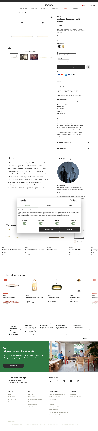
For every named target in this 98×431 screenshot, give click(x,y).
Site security (44, 424)
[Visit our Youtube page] (71, 381)
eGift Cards (31, 407)
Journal (30, 394)
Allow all (69, 229)
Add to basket (71, 67)
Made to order (53, 409)
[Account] (88, 5)
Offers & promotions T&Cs (70, 424)
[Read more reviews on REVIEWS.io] (13, 334)
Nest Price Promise (54, 396)
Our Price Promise (90, 1)
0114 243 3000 (19, 380)
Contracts (74, 9)
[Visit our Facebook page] (57, 381)
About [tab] (70, 205)
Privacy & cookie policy (31, 424)
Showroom (31, 396)
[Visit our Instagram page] (50, 381)
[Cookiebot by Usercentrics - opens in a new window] (70, 201)
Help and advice (53, 402)
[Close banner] (79, 200)
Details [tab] (49, 205)
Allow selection (49, 229)
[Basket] (94, 5)
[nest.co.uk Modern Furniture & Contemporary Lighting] (49, 5)
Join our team (12, 399)
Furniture (23, 9)
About (9, 394)
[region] (55, 329)
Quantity (59, 58)
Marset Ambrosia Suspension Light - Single (27, 188)
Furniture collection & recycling (58, 412)
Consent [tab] (27, 205)
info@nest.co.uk (22, 382)
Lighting (34, 9)
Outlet (64, 9)
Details (59, 81)
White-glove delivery (55, 407)
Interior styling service (35, 399)
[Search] (4, 5)
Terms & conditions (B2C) (15, 424)
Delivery (51, 404)
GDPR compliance (54, 424)
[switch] (41, 223)
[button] (21, 329)
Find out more (13, 365)
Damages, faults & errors (56, 415)
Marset (59, 16)
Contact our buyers (75, 396)
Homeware (44, 9)
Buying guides (32, 404)
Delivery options (61, 148)
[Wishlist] (91, 5)
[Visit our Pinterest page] (64, 381)
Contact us (52, 399)
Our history (11, 396)
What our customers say (15, 402)
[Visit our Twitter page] (78, 381)
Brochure (31, 402)
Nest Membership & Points (57, 394)
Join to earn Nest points (9, 1)
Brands (55, 9)
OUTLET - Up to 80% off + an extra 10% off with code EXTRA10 (49, 1)
